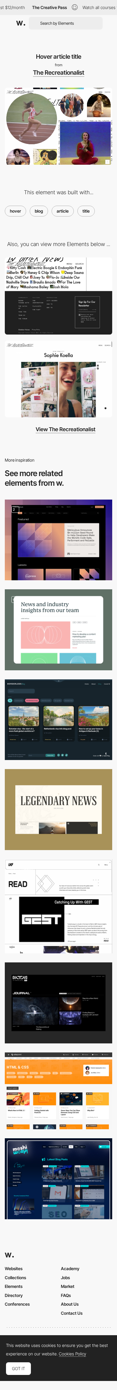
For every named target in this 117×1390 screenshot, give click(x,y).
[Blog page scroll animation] (58, 629)
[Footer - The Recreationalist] (58, 296)
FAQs (66, 1295)
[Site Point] (58, 1091)
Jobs (65, 1277)
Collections (15, 1277)
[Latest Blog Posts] (58, 1178)
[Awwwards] (20, 23)
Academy (70, 1268)
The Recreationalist (58, 73)
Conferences (17, 1304)
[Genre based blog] (58, 906)
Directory (14, 1295)
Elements (13, 1286)
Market (67, 1286)
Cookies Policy (72, 1354)
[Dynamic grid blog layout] (58, 379)
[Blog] (58, 540)
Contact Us (71, 1313)
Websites (13, 1268)
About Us (70, 1304)
